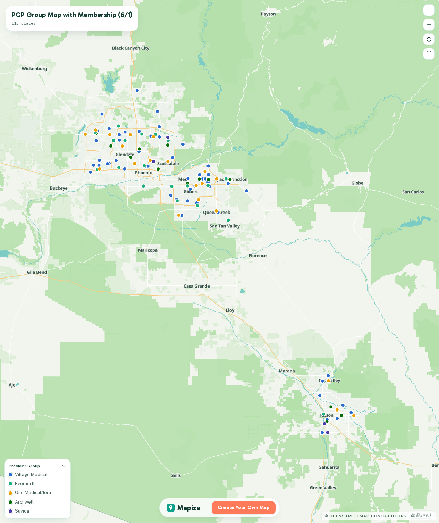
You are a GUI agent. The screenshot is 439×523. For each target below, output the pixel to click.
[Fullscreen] (429, 54)
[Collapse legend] (63, 466)
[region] (219, 261)
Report (424, 515)
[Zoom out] (429, 25)
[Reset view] (429, 39)
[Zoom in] (429, 10)
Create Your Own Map (244, 507)
